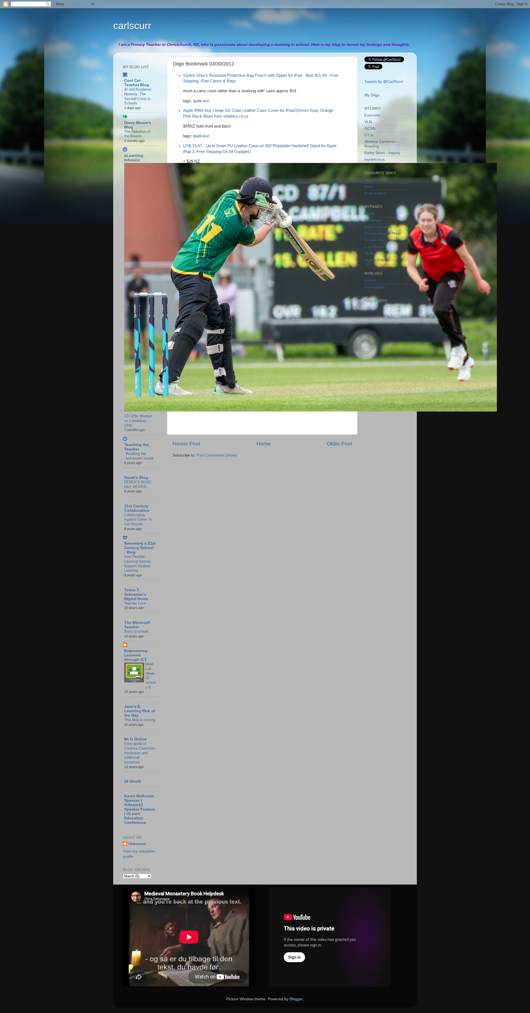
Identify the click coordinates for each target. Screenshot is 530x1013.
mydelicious (374, 159)
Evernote (372, 115)
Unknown (137, 844)
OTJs (369, 135)
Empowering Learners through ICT (136, 655)
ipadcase (201, 101)
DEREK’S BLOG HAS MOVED (137, 484)
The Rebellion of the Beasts (137, 134)
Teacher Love (135, 603)
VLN (368, 122)
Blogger (296, 999)
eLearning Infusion (133, 158)
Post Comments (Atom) (217, 455)
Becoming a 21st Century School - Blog (140, 547)
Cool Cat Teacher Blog (136, 82)
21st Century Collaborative (136, 508)
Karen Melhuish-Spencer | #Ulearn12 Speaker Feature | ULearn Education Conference (139, 809)
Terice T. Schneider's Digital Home (136, 594)
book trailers (375, 193)
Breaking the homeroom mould (139, 456)
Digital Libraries (377, 227)
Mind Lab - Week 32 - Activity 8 (150, 675)
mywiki (370, 280)
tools (368, 186)
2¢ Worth (132, 781)
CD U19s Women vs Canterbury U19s (138, 420)
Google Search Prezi (382, 233)
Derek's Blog (136, 478)
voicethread (374, 180)
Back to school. (136, 631)
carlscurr (132, 25)
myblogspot (374, 287)
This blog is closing (139, 720)
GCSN (369, 128)
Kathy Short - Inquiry (382, 153)
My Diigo (372, 95)
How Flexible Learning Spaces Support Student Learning (137, 564)
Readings (372, 220)
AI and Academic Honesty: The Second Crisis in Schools (138, 96)
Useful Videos (376, 260)
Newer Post (186, 444)
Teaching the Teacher (136, 447)
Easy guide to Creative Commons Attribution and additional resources (139, 753)
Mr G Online (135, 739)
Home (263, 444)
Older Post (339, 444)
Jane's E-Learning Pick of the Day (139, 711)
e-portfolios (374, 247)
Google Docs (375, 240)
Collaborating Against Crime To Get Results (138, 519)
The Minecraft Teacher (137, 625)
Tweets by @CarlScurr (384, 82)
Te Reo (370, 253)
